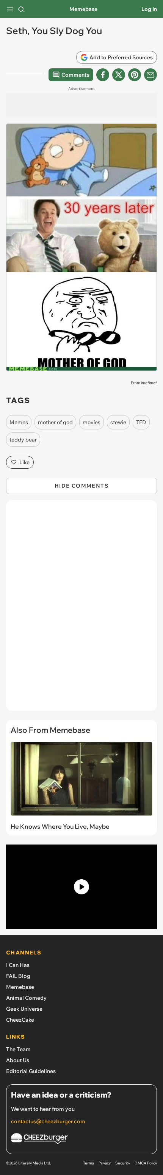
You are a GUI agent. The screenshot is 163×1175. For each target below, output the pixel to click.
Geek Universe (24, 1008)
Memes (18, 422)
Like (24, 462)
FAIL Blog (18, 976)
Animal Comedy (26, 997)
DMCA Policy (146, 1163)
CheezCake (20, 1019)
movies (91, 422)
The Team (18, 1049)
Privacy (105, 1163)
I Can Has (18, 965)
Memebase (83, 9)
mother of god (55, 422)
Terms (88, 1163)
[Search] (21, 9)
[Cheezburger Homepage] (81, 1139)
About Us (17, 1060)
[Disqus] (81, 609)
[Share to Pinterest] (134, 74)
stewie (118, 422)
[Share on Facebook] (102, 74)
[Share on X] (118, 74)
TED (141, 422)
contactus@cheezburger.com (48, 1121)
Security (122, 1163)
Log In (149, 9)
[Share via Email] (150, 74)
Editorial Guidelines (31, 1071)
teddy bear (23, 439)
